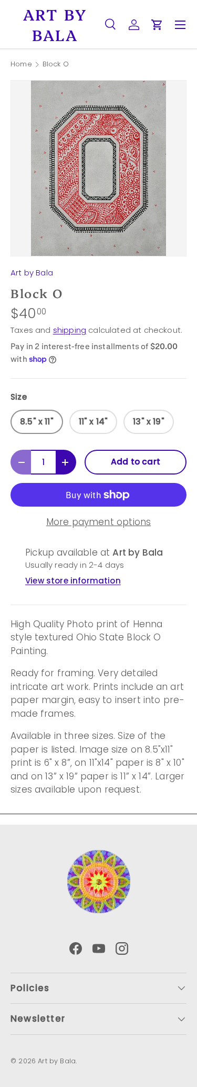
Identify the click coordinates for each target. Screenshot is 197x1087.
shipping (69, 329)
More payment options (98, 522)
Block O (56, 64)
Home (21, 64)
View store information (73, 580)
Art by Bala (32, 272)
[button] (157, 24)
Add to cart (135, 461)
